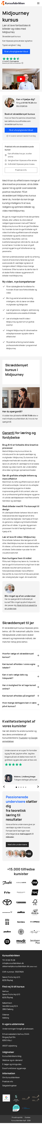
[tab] (16, 787)
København (7, 1003)
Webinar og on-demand (12, 1060)
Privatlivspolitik (17, 1117)
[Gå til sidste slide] (4, 786)
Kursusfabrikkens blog (11, 1056)
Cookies (27, 1117)
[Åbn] (38, 3)
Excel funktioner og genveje (14, 1068)
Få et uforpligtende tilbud (16, 51)
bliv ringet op (21, 106)
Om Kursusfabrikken (11, 1077)
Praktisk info (21, 170)
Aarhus (5, 991)
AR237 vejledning (9, 1045)
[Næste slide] (38, 786)
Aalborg (5, 1017)
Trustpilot (23, 738)
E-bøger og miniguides (11, 1064)
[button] (21, 79)
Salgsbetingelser (9, 1085)
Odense (5, 1014)
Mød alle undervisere (17, 844)
